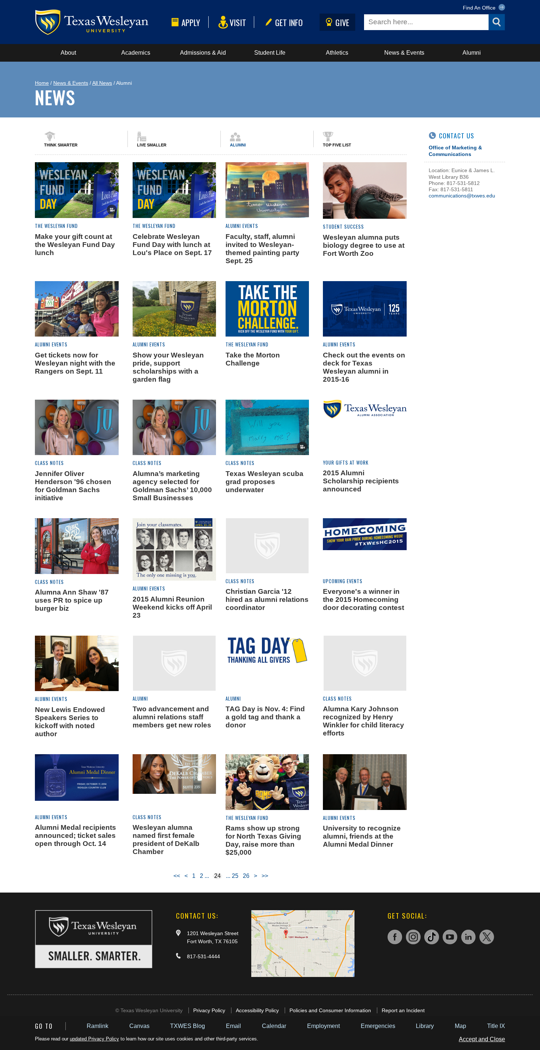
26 (246, 876)
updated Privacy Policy (94, 1039)
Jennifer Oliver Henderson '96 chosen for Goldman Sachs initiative (73, 486)
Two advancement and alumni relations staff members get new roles (172, 717)
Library (425, 1026)
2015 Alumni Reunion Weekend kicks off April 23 (172, 607)
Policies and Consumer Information (330, 1010)
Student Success (343, 226)
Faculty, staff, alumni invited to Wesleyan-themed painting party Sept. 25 (262, 249)
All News (102, 83)
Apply (190, 22)
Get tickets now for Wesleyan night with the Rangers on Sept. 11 (75, 363)
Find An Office (480, 8)
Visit (238, 22)
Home (42, 83)
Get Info (289, 22)
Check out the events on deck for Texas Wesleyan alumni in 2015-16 (364, 367)
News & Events (404, 53)
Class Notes (49, 462)
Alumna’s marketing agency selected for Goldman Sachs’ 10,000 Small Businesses (172, 486)
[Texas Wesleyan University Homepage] (102, 22)
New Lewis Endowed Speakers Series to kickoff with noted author (70, 722)
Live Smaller (151, 145)
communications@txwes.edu (462, 196)
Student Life (269, 53)
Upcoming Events (343, 581)
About (68, 53)
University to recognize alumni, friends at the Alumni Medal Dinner (362, 836)
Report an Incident (403, 1010)
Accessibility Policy (257, 1010)
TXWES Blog (187, 1026)
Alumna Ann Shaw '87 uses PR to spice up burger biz (72, 600)
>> (265, 876)
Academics (135, 53)
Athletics (337, 53)
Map (460, 1026)
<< (176, 876)
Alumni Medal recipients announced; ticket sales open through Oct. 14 (75, 835)
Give (342, 22)
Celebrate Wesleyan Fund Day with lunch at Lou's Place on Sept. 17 (172, 245)
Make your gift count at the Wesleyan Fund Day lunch (75, 245)
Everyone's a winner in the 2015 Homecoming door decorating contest (363, 599)
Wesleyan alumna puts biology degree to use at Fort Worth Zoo (363, 245)
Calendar (274, 1026)
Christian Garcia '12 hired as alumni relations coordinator (267, 599)
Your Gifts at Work (345, 462)
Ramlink (97, 1026)
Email (233, 1026)
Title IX (496, 1026)
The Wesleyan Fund (56, 225)
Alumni (471, 53)
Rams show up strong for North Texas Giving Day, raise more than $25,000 (263, 840)
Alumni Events (242, 225)
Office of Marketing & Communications (455, 151)
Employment (323, 1026)
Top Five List (337, 145)
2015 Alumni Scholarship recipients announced (361, 481)
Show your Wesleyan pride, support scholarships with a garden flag (168, 367)
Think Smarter (61, 145)
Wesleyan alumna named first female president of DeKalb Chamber (166, 839)
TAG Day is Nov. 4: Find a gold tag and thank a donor (265, 717)
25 (235, 876)
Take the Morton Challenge (253, 359)
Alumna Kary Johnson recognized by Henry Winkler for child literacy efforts (363, 721)
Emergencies (378, 1026)
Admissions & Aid (203, 53)
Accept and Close (482, 1039)
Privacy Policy (209, 1010)
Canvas (139, 1026)
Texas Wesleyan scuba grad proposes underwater (264, 482)
